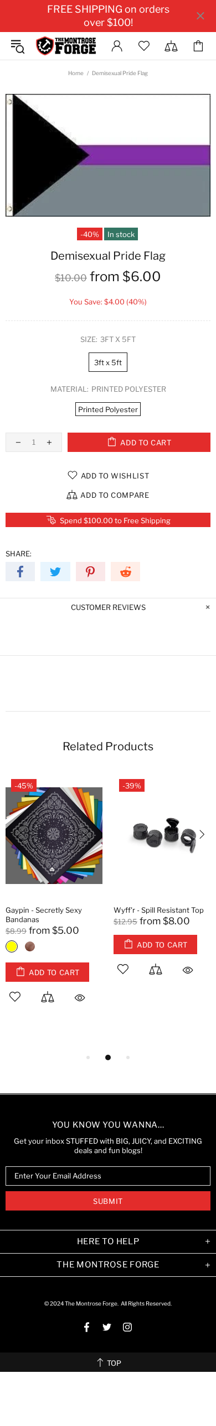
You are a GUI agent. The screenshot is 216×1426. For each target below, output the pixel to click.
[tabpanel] (54, 901)
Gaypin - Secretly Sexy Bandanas (44, 915)
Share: (19, 553)
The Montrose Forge (65, 46)
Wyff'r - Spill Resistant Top (159, 910)
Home (76, 73)
